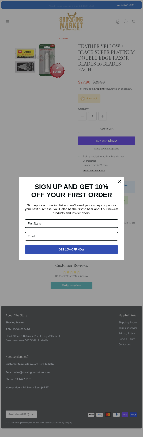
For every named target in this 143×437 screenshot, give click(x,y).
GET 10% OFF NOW (71, 249)
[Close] (119, 181)
